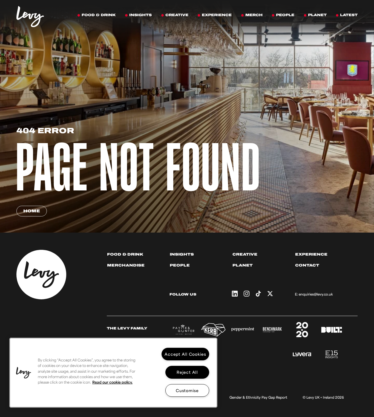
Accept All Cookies (185, 354)
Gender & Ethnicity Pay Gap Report (258, 397)
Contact (307, 265)
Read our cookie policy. (112, 382)
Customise (187, 390)
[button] (23, 372)
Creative (244, 254)
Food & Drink (125, 254)
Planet (242, 265)
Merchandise (126, 265)
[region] (113, 373)
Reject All (187, 372)
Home (31, 211)
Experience (311, 254)
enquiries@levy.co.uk (316, 294)
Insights (182, 254)
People (180, 265)
